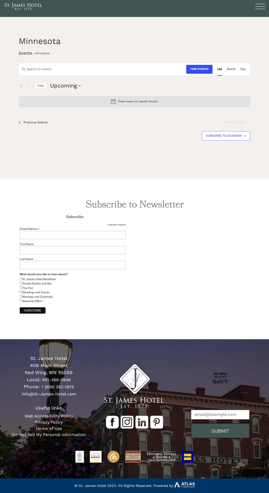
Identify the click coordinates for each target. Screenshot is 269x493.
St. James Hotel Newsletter (39, 279)
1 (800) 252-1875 (57, 387)
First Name (26, 244)
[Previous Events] (21, 86)
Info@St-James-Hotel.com (48, 394)
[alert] (134, 101)
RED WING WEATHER (220, 392)
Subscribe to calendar (224, 135)
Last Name (26, 259)
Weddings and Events (35, 292)
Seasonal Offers (32, 301)
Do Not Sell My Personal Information (49, 434)
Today (40, 85)
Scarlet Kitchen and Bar (37, 283)
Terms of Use (48, 428)
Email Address (30, 228)
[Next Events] (28, 86)
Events (25, 53)
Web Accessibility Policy (49, 416)
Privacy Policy (49, 422)
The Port (27, 288)
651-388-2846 (56, 380)
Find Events (199, 69)
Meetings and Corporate (37, 296)
